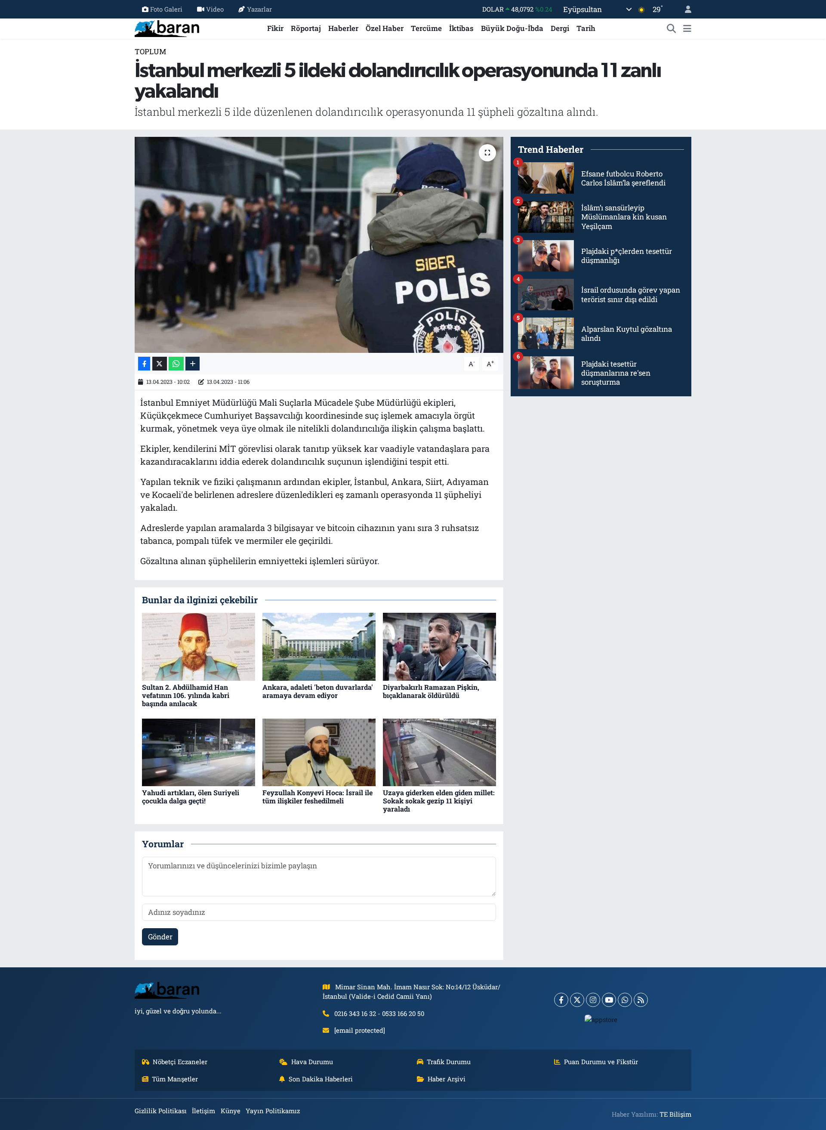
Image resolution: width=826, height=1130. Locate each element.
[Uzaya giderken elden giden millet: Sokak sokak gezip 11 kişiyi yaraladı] (439, 751)
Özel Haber (385, 28)
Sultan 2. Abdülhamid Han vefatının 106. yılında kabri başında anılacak (185, 695)
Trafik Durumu (449, 1061)
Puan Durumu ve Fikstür (601, 1061)
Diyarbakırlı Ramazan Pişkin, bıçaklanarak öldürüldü (431, 691)
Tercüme (426, 28)
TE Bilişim (675, 1114)
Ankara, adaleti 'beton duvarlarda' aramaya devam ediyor (317, 691)
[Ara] (671, 28)
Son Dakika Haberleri (321, 1078)
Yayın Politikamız (273, 1110)
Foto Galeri (166, 9)
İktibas (461, 28)
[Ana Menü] (687, 28)
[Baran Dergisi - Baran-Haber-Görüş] (167, 27)
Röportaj (306, 28)
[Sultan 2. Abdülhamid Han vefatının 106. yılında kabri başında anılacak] (198, 646)
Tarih (585, 28)
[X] (577, 1000)
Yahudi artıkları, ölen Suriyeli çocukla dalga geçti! (190, 796)
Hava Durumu (312, 1061)
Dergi (560, 28)
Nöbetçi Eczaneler (180, 1061)
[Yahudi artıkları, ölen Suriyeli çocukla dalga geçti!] (198, 751)
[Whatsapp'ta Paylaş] (176, 364)
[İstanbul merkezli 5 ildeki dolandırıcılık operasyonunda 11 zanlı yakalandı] (319, 245)
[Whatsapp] (625, 1000)
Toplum (150, 51)
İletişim (203, 1110)
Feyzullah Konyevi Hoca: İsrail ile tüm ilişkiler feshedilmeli (317, 796)
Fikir (275, 28)
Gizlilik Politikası (161, 1110)
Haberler (343, 28)
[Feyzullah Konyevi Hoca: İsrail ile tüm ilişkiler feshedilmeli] (319, 751)
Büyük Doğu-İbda (512, 28)
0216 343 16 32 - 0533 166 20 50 (379, 1013)
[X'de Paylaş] (159, 364)
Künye (230, 1110)
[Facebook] (561, 1000)
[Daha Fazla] (192, 364)
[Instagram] (593, 1000)
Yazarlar (259, 9)
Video (215, 9)
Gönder (160, 937)
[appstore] (601, 1019)
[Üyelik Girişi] (684, 9)
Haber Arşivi (446, 1078)
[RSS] (641, 1000)
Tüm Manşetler (175, 1078)
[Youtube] (609, 1000)
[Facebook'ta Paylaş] (144, 364)
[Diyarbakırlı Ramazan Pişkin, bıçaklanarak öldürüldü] (439, 646)
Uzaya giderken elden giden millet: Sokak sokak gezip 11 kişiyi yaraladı (439, 800)
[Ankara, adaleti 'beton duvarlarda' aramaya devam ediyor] (319, 646)
